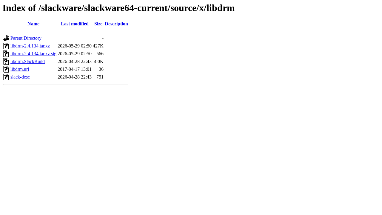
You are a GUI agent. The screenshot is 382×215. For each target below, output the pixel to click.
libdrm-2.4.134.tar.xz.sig (33, 53)
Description (116, 23)
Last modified (75, 23)
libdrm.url (19, 69)
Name (33, 23)
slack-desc (20, 76)
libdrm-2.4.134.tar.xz (30, 45)
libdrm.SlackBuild (27, 61)
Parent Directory (25, 38)
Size (98, 23)
